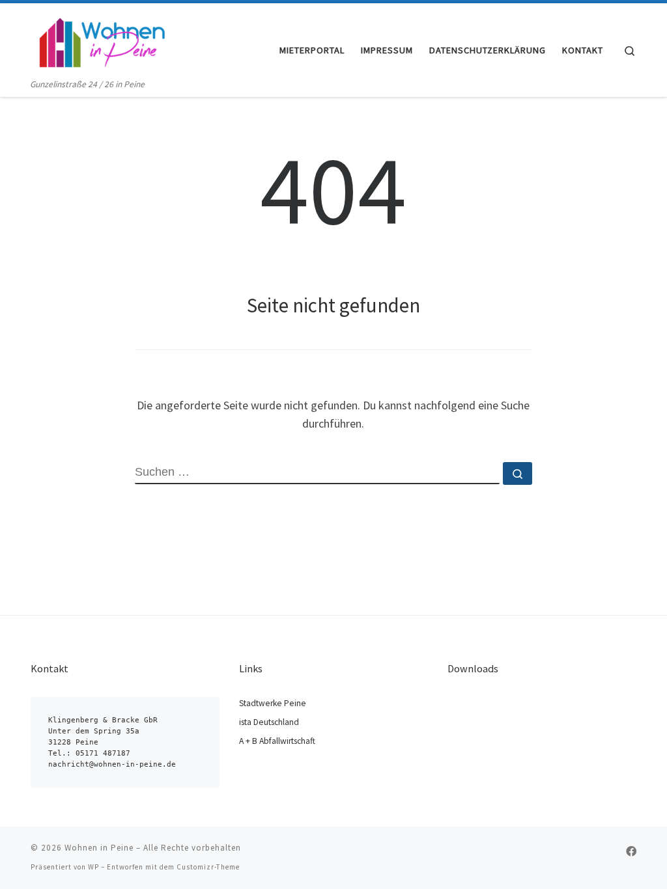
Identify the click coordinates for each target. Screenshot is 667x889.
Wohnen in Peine (99, 847)
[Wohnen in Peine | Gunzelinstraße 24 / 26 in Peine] (101, 40)
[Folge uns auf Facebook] (631, 851)
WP (93, 866)
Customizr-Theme (208, 866)
